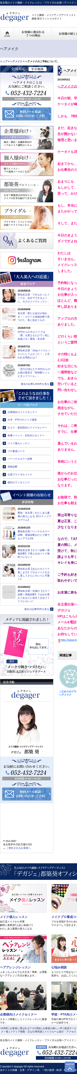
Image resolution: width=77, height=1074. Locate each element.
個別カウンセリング (19, 482)
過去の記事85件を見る (36, 609)
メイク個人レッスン (19, 443)
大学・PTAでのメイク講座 (22, 419)
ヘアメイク (16, 61)
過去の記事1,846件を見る (35, 384)
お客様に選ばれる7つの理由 (25, 1028)
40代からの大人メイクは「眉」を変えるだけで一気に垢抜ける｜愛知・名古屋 (34, 335)
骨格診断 (12, 466)
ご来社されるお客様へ (18, 848)
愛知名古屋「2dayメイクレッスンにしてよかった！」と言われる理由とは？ (34, 354)
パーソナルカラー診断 (20, 458)
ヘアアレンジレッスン (15, 967)
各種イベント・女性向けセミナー (26, 435)
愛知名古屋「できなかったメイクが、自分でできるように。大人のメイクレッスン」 (34, 298)
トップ (3, 61)
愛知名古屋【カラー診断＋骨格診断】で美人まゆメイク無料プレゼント (34, 554)
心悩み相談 (59, 967)
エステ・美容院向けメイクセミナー (27, 427)
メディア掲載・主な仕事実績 (26, 1031)
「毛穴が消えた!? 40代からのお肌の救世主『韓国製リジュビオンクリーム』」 (34, 373)
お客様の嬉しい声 (52, 1028)
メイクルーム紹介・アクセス (60, 1031)
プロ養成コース (16, 451)
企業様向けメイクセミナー (22, 412)
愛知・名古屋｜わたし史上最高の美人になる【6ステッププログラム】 (34, 516)
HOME (4, 1028)
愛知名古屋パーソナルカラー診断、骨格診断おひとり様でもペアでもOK (34, 535)
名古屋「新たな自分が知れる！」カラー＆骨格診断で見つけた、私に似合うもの (34, 317)
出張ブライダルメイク (20, 474)
